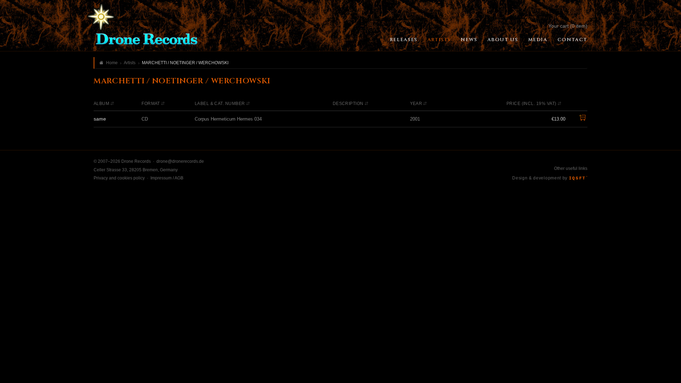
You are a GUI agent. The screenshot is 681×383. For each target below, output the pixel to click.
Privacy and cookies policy (119, 178)
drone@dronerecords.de (180, 161)
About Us (502, 40)
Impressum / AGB (166, 178)
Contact (572, 40)
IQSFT (578, 178)
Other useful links (570, 168)
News (469, 40)
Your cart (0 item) (567, 26)
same (100, 119)
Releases (403, 40)
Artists (439, 40)
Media (538, 40)
